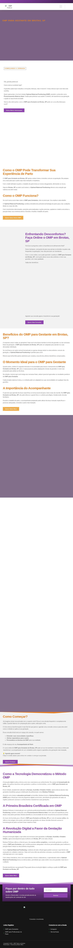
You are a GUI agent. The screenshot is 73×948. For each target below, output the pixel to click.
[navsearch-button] (67, 6)
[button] (61, 6)
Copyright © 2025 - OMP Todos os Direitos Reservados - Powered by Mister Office (14, 944)
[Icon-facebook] (70, 1)
